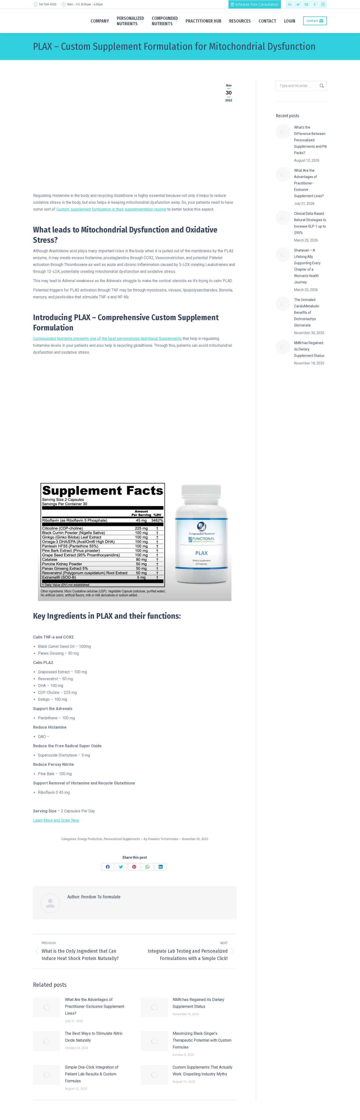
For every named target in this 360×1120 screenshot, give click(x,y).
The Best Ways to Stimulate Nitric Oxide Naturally (93, 1037)
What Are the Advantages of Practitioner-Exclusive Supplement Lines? (94, 1006)
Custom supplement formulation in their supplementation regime (111, 209)
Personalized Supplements (122, 839)
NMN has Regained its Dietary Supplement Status (198, 1003)
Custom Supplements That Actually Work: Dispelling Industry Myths (202, 1070)
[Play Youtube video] (134, 419)
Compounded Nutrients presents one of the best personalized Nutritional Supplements (107, 338)
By (161, 839)
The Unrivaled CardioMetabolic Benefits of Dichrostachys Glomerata (306, 312)
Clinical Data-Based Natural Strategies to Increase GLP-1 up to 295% (310, 223)
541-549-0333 (47, 4)
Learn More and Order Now (56, 820)
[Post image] (46, 1007)
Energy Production (90, 839)
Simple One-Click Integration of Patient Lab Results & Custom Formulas (92, 1074)
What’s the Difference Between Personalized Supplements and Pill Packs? (310, 140)
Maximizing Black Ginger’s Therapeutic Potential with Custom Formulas (202, 1040)
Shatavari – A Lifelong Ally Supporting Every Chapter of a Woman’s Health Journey (307, 266)
